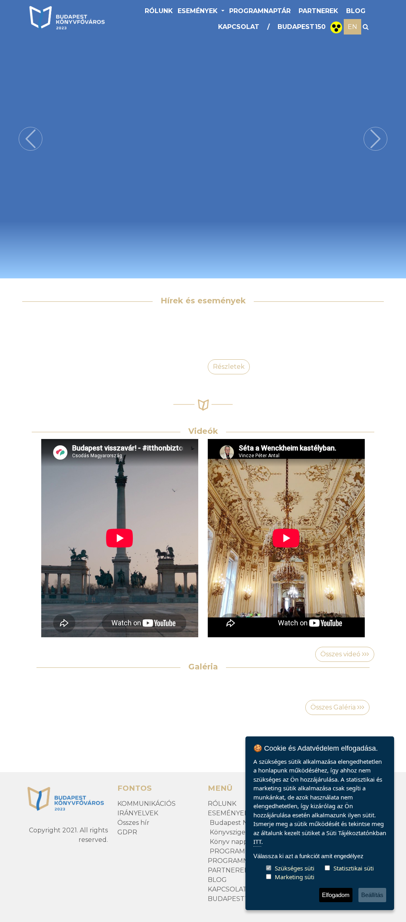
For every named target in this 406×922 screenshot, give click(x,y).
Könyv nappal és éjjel (243, 841)
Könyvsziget (229, 832)
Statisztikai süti (353, 868)
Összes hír (133, 822)
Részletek (229, 366)
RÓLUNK (159, 11)
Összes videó (341, 654)
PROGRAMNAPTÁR (260, 11)
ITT (257, 841)
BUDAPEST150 (302, 27)
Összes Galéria (333, 707)
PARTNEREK (318, 11)
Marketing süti (294, 877)
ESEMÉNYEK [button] (199, 11)
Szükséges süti (294, 868)
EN (352, 27)
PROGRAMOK (232, 851)
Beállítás (372, 894)
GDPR (127, 832)
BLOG (356, 11)
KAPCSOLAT (238, 27)
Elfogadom (336, 894)
